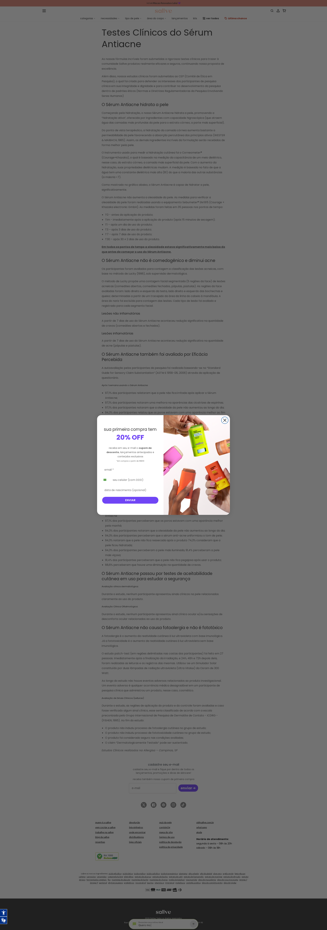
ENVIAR (130, 500)
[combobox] (106, 480)
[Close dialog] (224, 420)
